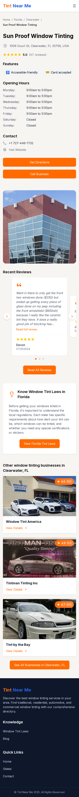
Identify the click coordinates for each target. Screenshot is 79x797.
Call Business (39, 174)
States (7, 769)
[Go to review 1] (36, 359)
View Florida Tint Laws (39, 443)
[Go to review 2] (39, 359)
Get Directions (39, 162)
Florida (18, 19)
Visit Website (17, 150)
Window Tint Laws (15, 731)
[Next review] (72, 316)
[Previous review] (7, 316)
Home (6, 19)
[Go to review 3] (43, 359)
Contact (8, 776)
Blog (6, 738)
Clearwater (32, 19)
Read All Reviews (39, 370)
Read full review (26, 329)
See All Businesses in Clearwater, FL (39, 665)
